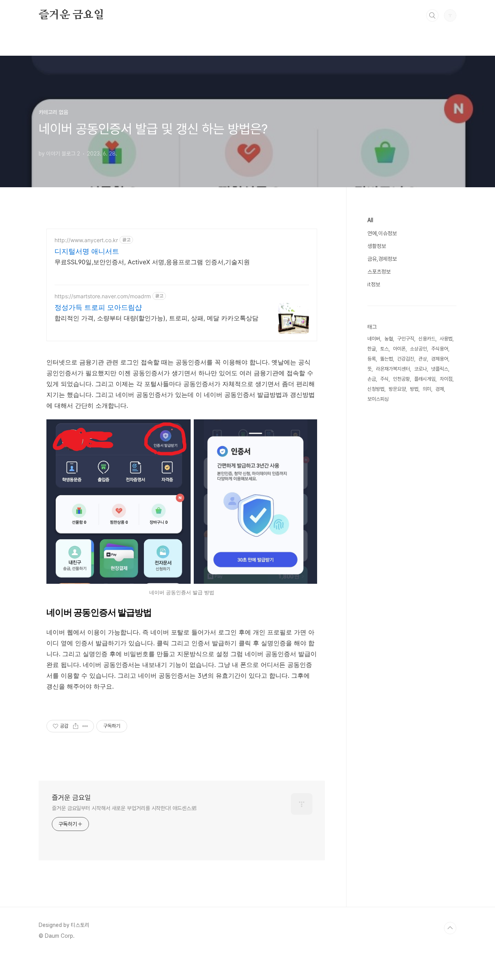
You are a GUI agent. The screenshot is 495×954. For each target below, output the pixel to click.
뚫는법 (386, 359)
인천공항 (401, 379)
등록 (371, 359)
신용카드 (426, 339)
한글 (371, 349)
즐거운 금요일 (71, 15)
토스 (384, 349)
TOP (450, 928)
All (370, 220)
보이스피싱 (378, 399)
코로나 (420, 369)
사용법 (446, 339)
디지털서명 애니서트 (87, 251)
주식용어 (439, 349)
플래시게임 (424, 379)
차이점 (446, 379)
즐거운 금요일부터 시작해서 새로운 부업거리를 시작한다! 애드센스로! (124, 808)
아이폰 (399, 349)
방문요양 (397, 389)
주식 (384, 379)
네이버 (373, 339)
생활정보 (376, 246)
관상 (422, 359)
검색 (432, 15)
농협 (388, 339)
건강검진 (405, 359)
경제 (439, 389)
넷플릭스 (439, 369)
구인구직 (405, 339)
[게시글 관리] (85, 726)
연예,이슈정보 (382, 233)
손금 (371, 379)
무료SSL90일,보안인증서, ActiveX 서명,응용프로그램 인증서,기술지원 (152, 262)
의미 (427, 389)
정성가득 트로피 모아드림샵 (98, 307)
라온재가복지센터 (393, 369)
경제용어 (439, 359)
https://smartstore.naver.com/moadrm (103, 296)
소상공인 (418, 349)
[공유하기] (75, 726)
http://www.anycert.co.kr (86, 240)
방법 (414, 389)
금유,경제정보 (382, 259)
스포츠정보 (379, 271)
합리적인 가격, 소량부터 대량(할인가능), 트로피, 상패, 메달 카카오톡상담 (156, 318)
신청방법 (375, 389)
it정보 (373, 284)
